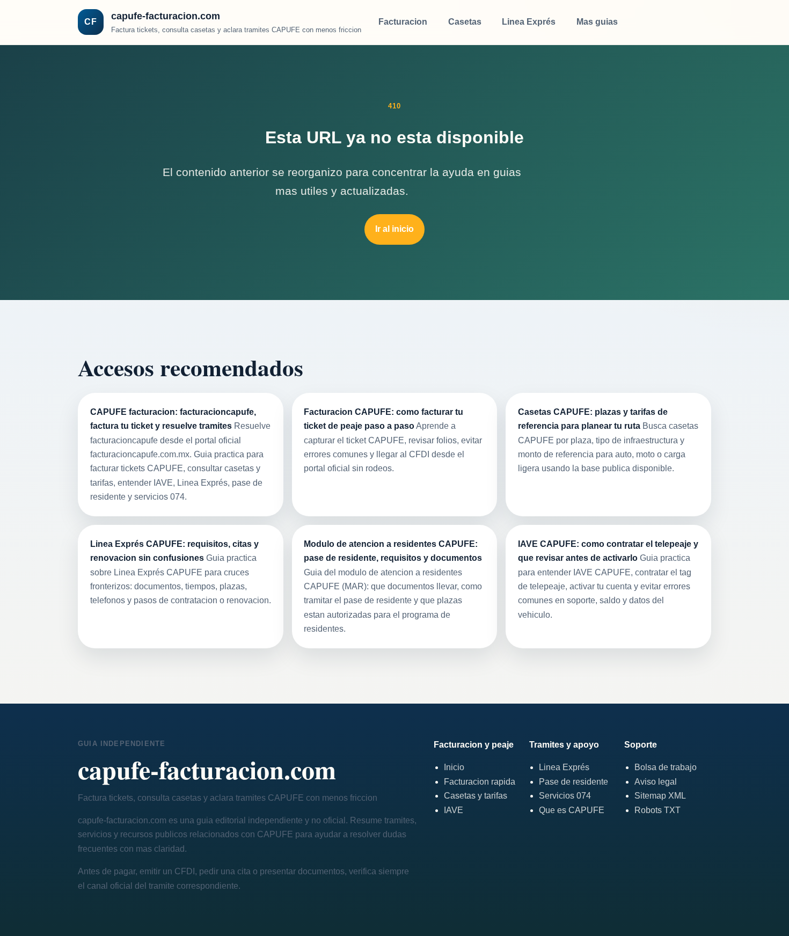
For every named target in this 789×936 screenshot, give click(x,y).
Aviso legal (655, 781)
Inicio (454, 767)
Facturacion (402, 21)
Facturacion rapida (479, 781)
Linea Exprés (529, 21)
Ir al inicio (394, 228)
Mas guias (597, 21)
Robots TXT (657, 810)
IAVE (453, 810)
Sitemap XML (660, 795)
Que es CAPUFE (571, 810)
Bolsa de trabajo (665, 767)
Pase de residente (573, 781)
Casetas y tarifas (475, 795)
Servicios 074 (565, 795)
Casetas (464, 21)
